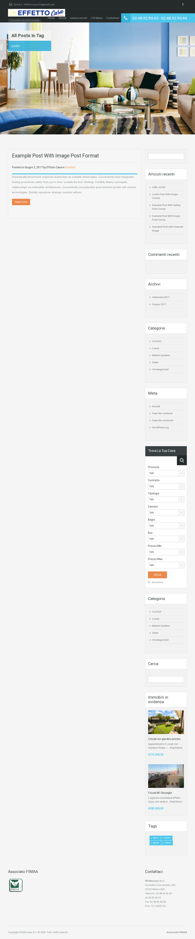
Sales (155, 362)
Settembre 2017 (160, 297)
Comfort (70, 167)
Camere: (153, 506)
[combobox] (166, 473)
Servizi (62, 17)
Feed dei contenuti (162, 413)
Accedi (156, 406)
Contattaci (112, 17)
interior (168, 843)
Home (51, 17)
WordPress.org (160, 427)
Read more (21, 201)
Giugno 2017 (159, 304)
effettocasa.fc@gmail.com (39, 4)
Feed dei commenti (162, 420)
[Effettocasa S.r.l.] (36, 14)
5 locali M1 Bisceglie (160, 792)
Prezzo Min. (155, 545)
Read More (176, 747)
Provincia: (154, 467)
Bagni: (151, 519)
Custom (167, 838)
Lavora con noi (78, 17)
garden (156, 843)
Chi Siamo (96, 17)
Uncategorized (160, 369)
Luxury (155, 348)
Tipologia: (154, 493)
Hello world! (158, 187)
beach (155, 838)
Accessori (157, 582)
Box (150, 532)
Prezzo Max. (155, 559)
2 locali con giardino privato (164, 738)
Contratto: (154, 480)
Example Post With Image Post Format (55, 156)
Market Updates (161, 355)
